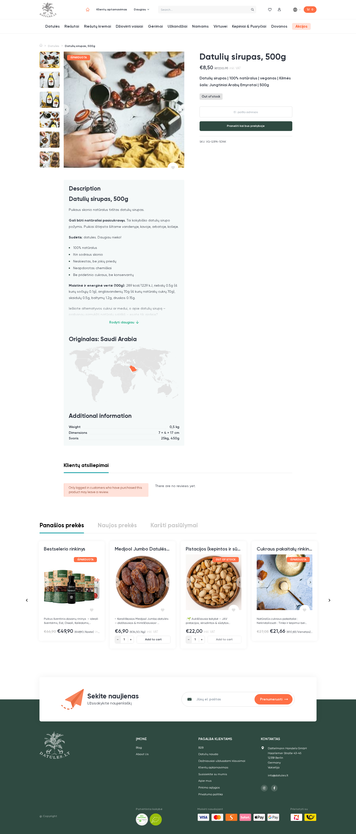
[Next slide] (181, 109)
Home (40, 45)
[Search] (252, 9)
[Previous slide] (66, 109)
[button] (49, 60)
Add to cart (153, 639)
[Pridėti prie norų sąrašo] (173, 167)
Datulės (53, 46)
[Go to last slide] (27, 600)
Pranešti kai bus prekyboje (246, 126)
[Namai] (88, 9)
